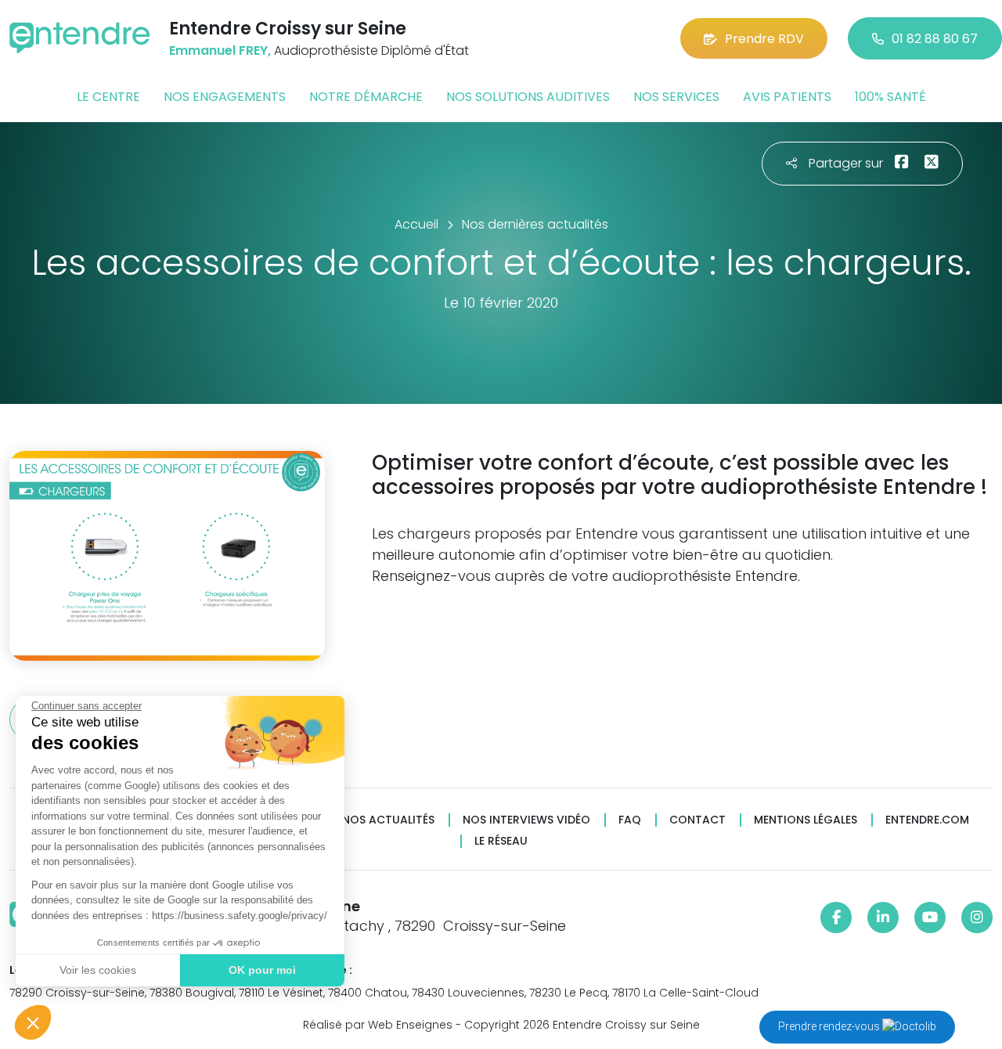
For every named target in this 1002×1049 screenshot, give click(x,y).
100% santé (890, 97)
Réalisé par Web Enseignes (377, 1025)
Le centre (108, 97)
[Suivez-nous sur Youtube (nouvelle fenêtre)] (930, 917)
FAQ (629, 820)
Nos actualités (388, 820)
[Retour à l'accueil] (79, 38)
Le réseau (501, 841)
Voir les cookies (97, 970)
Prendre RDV (764, 39)
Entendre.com (927, 820)
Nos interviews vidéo (526, 820)
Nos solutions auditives (528, 97)
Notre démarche (366, 97)
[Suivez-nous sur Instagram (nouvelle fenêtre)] (977, 917)
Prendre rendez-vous (830, 1026)
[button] (33, 1022)
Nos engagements (225, 97)
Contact (697, 820)
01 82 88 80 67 (935, 39)
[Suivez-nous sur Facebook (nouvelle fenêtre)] (836, 917)
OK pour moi (262, 970)
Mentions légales (805, 820)
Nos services (676, 97)
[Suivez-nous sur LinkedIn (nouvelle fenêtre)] (883, 917)
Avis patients (787, 97)
